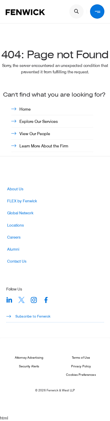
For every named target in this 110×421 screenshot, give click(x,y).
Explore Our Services (38, 121)
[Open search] (76, 11)
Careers (13, 237)
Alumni (13, 249)
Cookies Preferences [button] (81, 374)
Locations (15, 225)
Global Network (20, 213)
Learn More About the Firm (43, 145)
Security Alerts (29, 366)
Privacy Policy (81, 366)
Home (25, 109)
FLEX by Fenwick (22, 200)
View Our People (34, 133)
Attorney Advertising (29, 357)
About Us (15, 188)
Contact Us (16, 261)
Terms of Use (81, 357)
